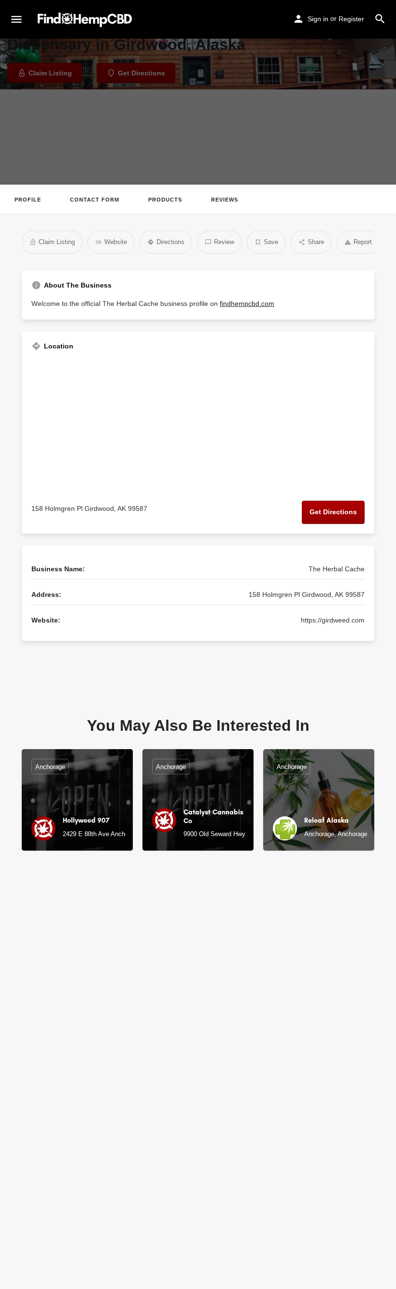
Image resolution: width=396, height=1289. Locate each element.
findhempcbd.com (247, 303)
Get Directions (333, 512)
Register (351, 19)
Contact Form (94, 200)
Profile (27, 200)
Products (165, 200)
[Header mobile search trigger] (380, 19)
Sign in (318, 19)
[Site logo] (86, 20)
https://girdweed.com (333, 620)
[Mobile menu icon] (16, 20)
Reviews (224, 200)
